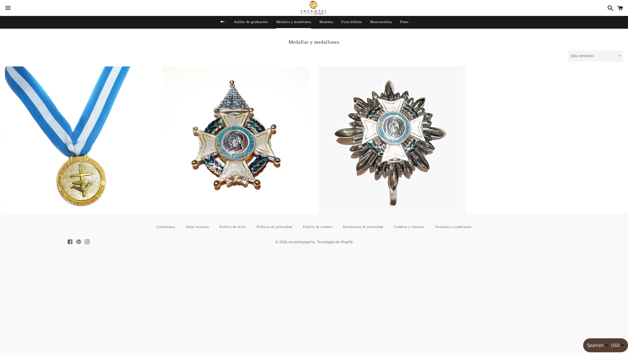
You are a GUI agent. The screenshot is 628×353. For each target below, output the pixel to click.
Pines (404, 22)
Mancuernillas (381, 22)
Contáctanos (166, 227)
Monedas (326, 22)
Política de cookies (317, 227)
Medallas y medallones (293, 22)
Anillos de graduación (251, 22)
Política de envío (233, 227)
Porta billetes (351, 22)
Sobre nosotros (197, 227)
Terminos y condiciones (453, 227)
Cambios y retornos (409, 227)
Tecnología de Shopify (335, 242)
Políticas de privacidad (274, 227)
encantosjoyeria (302, 242)
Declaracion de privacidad (363, 227)
